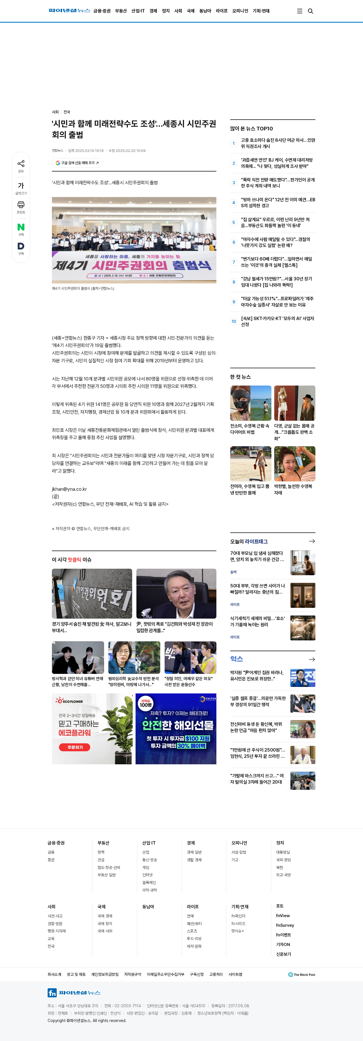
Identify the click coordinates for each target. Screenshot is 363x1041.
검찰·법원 (55, 923)
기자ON (283, 944)
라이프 (222, 11)
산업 (145, 852)
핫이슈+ (237, 931)
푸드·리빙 (194, 938)
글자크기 (21, 193)
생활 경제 (194, 860)
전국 (67, 112)
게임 (145, 867)
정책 (101, 852)
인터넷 (147, 875)
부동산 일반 (107, 875)
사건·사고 (55, 916)
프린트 (21, 212)
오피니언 (240, 11)
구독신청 (197, 974)
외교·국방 (283, 875)
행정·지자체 (57, 931)
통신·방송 (149, 860)
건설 (101, 860)
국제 (191, 11)
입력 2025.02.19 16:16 (86, 151)
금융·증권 (102, 11)
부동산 (121, 11)
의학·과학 (149, 890)
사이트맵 (235, 974)
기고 (234, 860)
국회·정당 (283, 860)
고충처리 (216, 974)
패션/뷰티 (194, 923)
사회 (178, 11)
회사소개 (54, 974)
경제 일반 (194, 852)
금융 (51, 852)
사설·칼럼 (238, 852)
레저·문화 (194, 946)
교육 (51, 938)
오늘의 (249, 541)
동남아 (205, 11)
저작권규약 (132, 974)
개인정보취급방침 (105, 974)
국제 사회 (105, 931)
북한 (279, 867)
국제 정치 (105, 923)
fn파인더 (238, 916)
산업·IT (138, 11)
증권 (51, 860)
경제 (153, 11)
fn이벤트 (283, 935)
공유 (21, 171)
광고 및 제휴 (76, 974)
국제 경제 (105, 916)
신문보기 (283, 954)
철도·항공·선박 (109, 867)
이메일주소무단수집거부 (165, 974)
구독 (21, 235)
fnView (283, 915)
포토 (280, 906)
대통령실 (283, 852)
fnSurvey (285, 925)
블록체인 (149, 882)
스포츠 (192, 931)
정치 (166, 11)
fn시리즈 (238, 923)
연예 (190, 916)
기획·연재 (261, 11)
